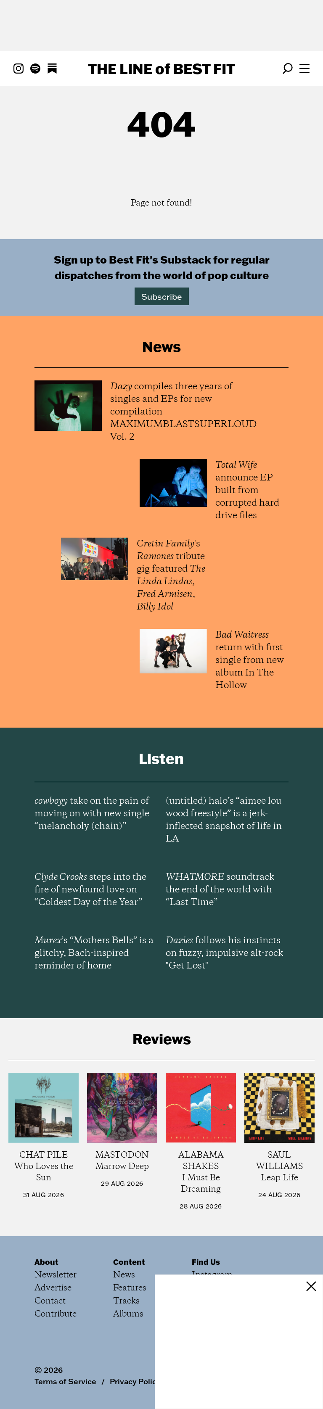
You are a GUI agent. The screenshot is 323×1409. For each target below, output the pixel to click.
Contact (50, 1301)
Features (129, 1288)
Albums (128, 1314)
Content (129, 1262)
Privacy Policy (135, 1381)
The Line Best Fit (161, 68)
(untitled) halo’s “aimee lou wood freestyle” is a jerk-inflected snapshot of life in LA (224, 820)
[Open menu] (304, 68)
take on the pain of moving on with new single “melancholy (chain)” (91, 814)
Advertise (52, 1288)
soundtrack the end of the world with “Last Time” (220, 890)
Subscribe (161, 296)
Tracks (126, 1301)
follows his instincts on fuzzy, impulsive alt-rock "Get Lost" (224, 953)
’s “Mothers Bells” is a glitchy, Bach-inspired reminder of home (94, 953)
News (124, 1275)
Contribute (55, 1314)
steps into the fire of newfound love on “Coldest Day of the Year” (90, 890)
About (46, 1262)
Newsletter (55, 1275)
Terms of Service (65, 1381)
